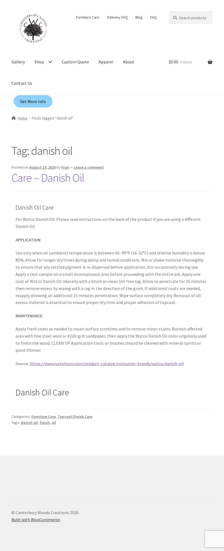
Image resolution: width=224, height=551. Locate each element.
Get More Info (33, 101)
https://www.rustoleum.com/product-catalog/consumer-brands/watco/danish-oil (107, 363)
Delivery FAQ (117, 17)
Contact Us (21, 83)
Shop (39, 62)
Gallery (18, 62)
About (128, 62)
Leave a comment (89, 167)
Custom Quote (75, 62)
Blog (139, 17)
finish (45, 422)
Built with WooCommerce (35, 519)
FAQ (153, 17)
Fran (65, 167)
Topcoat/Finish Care (75, 416)
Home (22, 118)
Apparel (106, 62)
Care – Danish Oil (47, 178)
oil (54, 422)
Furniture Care (87, 17)
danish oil (29, 422)
